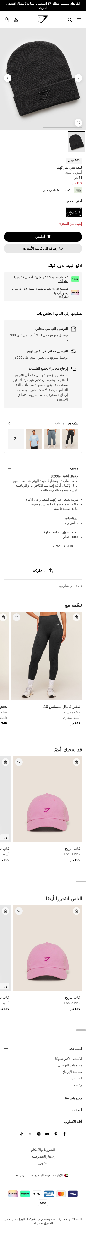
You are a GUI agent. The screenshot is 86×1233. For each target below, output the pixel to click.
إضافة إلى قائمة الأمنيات (40, 248)
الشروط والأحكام (43, 1150)
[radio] (76, 142)
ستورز (43, 1163)
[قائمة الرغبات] (16, 617)
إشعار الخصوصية (43, 1156)
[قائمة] (79, 20)
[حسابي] (16, 20)
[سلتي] (7, 19)
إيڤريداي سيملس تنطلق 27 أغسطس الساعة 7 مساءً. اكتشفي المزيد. (43, 5)
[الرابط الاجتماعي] (64, 1134)
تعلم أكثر (63, 281)
